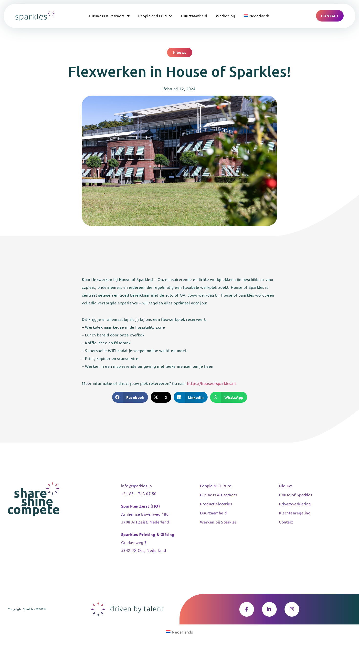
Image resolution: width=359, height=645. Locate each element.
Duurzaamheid (194, 15)
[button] (179, 52)
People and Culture (155, 15)
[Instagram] (292, 609)
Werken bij (225, 15)
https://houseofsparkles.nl (211, 383)
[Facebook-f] (246, 609)
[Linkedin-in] (269, 609)
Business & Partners (107, 15)
